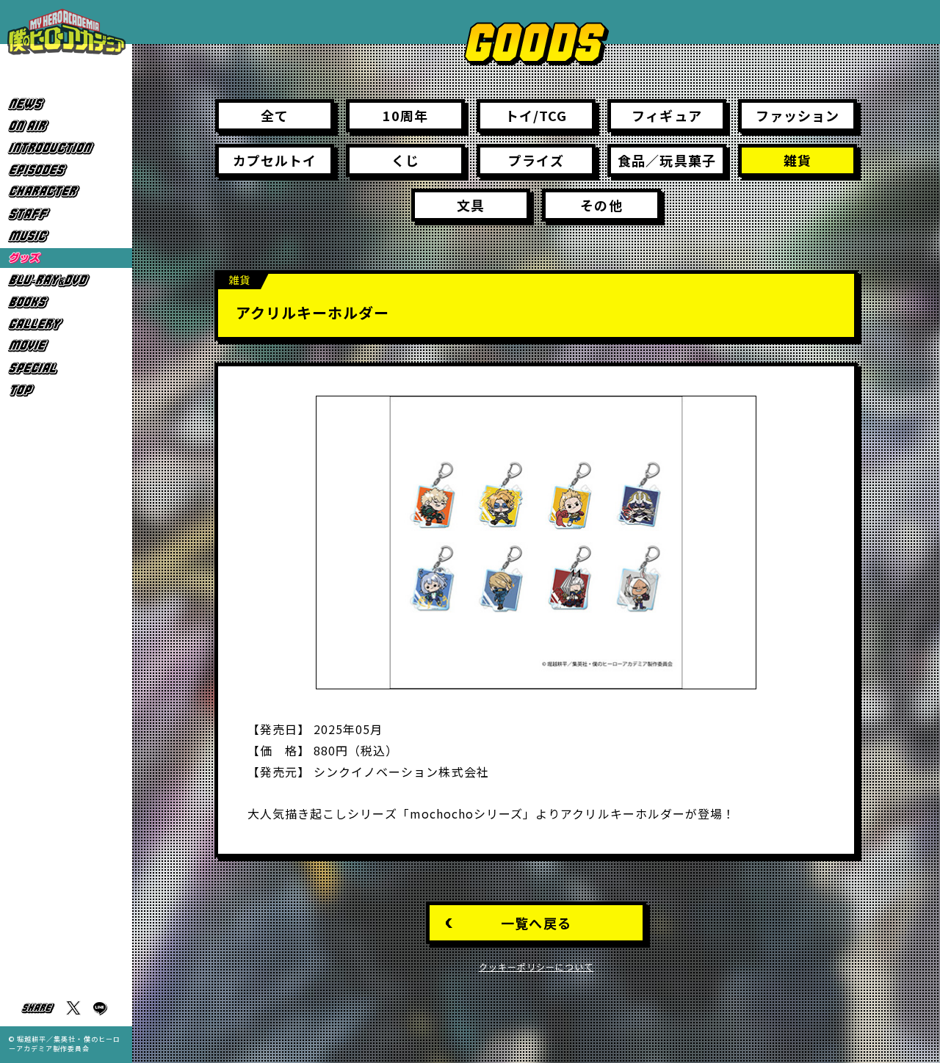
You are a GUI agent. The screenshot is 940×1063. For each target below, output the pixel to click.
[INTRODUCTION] (66, 148)
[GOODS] (66, 258)
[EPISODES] (66, 170)
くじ (405, 160)
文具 (471, 204)
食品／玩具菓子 (666, 160)
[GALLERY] (66, 324)
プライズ (535, 160)
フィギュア (666, 115)
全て (275, 115)
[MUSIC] (66, 236)
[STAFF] (66, 214)
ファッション (797, 115)
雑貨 (797, 160)
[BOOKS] (66, 302)
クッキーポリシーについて (536, 966)
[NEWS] (66, 104)
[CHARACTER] (66, 192)
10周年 (405, 115)
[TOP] (66, 390)
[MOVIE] (66, 346)
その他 (601, 204)
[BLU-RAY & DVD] (66, 280)
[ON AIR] (66, 126)
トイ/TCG (536, 115)
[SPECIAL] (66, 368)
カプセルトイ (275, 160)
